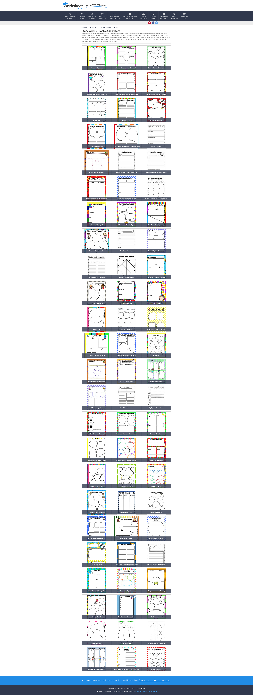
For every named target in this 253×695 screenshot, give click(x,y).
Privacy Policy (130, 688)
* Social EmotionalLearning (70, 17)
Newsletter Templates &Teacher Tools (130, 17)
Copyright (120, 688)
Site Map (111, 688)
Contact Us (141, 688)
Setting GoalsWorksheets (164, 17)
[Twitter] (156, 22)
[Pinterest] (149, 22)
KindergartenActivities (92, 17)
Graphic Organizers (88, 27)
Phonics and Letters (143, 17)
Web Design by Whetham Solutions (146, 692)
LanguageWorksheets (102, 17)
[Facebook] (153, 22)
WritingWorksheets (174, 17)
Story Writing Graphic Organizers (107, 27)
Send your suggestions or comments (154, 680)
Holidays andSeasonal (81, 17)
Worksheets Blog (184, 17)
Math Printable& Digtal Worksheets (114, 17)
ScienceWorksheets (153, 17)
